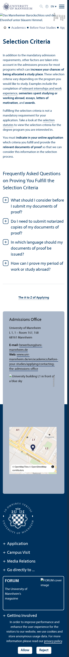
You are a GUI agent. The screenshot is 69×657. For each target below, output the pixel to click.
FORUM (12, 581)
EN (52, 6)
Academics (18, 28)
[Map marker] (33, 448)
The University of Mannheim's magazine (16, 594)
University (5, 28)
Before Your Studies (43, 28)
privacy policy (53, 641)
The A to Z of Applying (33, 297)
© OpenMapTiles (20, 466)
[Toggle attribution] (53, 467)
